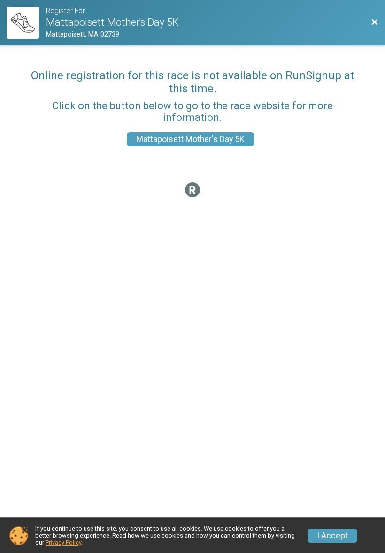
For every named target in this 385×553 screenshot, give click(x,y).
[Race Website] (26, 23)
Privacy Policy (63, 542)
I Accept (332, 535)
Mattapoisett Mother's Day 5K (190, 139)
